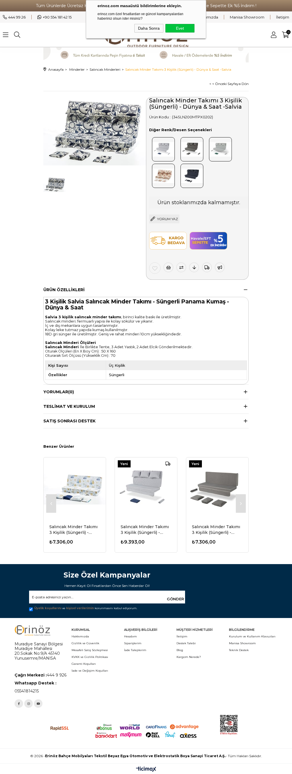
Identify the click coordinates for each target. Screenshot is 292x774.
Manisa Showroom (247, 17)
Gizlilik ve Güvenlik (85, 643)
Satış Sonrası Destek (69, 421)
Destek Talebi (186, 643)
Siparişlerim (132, 643)
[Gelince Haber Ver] (220, 267)
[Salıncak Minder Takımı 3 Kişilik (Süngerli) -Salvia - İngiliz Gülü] (163, 174)
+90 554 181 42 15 (57, 17)
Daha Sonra (149, 28)
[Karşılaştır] (181, 267)
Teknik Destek (239, 650)
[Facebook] (19, 703)
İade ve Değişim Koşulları (90, 670)
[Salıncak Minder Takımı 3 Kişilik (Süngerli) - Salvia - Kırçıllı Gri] (192, 148)
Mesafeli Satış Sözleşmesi (90, 650)
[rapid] (59, 728)
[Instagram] (28, 703)
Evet (180, 28)
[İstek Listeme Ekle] (168, 267)
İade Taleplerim (135, 650)
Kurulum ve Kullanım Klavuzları (252, 636)
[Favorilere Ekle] (155, 268)
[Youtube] (38, 703)
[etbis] (248, 725)
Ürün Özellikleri (64, 289)
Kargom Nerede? (189, 657)
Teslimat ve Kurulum (69, 406)
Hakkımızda (207, 17)
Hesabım (130, 636)
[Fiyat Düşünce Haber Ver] (194, 267)
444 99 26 (17, 17)
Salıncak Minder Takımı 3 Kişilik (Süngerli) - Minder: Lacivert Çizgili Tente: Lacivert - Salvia (145, 529)
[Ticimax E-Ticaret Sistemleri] (146, 770)
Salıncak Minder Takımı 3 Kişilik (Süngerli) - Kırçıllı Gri (216, 529)
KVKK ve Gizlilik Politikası (90, 657)
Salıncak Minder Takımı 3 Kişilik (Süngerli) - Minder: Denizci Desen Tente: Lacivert (73, 529)
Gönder (175, 599)
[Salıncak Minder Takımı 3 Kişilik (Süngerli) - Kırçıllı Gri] (217, 488)
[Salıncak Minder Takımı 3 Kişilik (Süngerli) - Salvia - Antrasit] (192, 174)
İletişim (282, 17)
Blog (180, 650)
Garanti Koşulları (84, 664)
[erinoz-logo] (32, 630)
